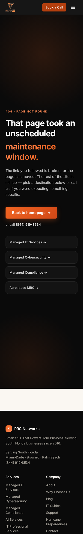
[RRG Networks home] (10, 7)
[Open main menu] (72, 7)
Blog (49, 499)
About (50, 485)
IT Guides (53, 506)
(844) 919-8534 (18, 462)
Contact (52, 531)
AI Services (14, 519)
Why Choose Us (58, 492)
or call (23, 224)
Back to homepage (29, 212)
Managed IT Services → (27, 242)
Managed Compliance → (28, 272)
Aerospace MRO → (24, 287)
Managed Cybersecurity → (29, 257)
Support (52, 512)
